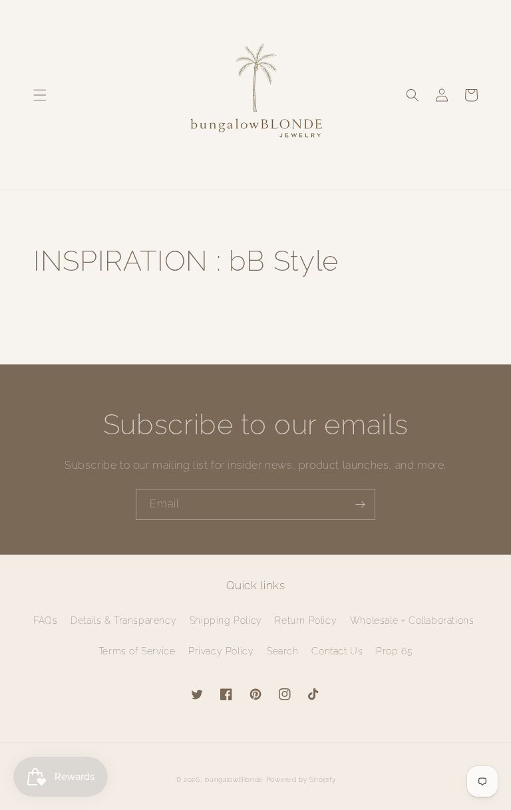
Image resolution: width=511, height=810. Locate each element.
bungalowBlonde (234, 779)
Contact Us (337, 651)
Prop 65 (394, 651)
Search (283, 651)
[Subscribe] (360, 504)
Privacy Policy (221, 651)
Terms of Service (137, 651)
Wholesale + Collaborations (412, 620)
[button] (40, 95)
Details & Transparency (123, 620)
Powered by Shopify (301, 779)
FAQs (45, 620)
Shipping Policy (226, 620)
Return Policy (306, 620)
